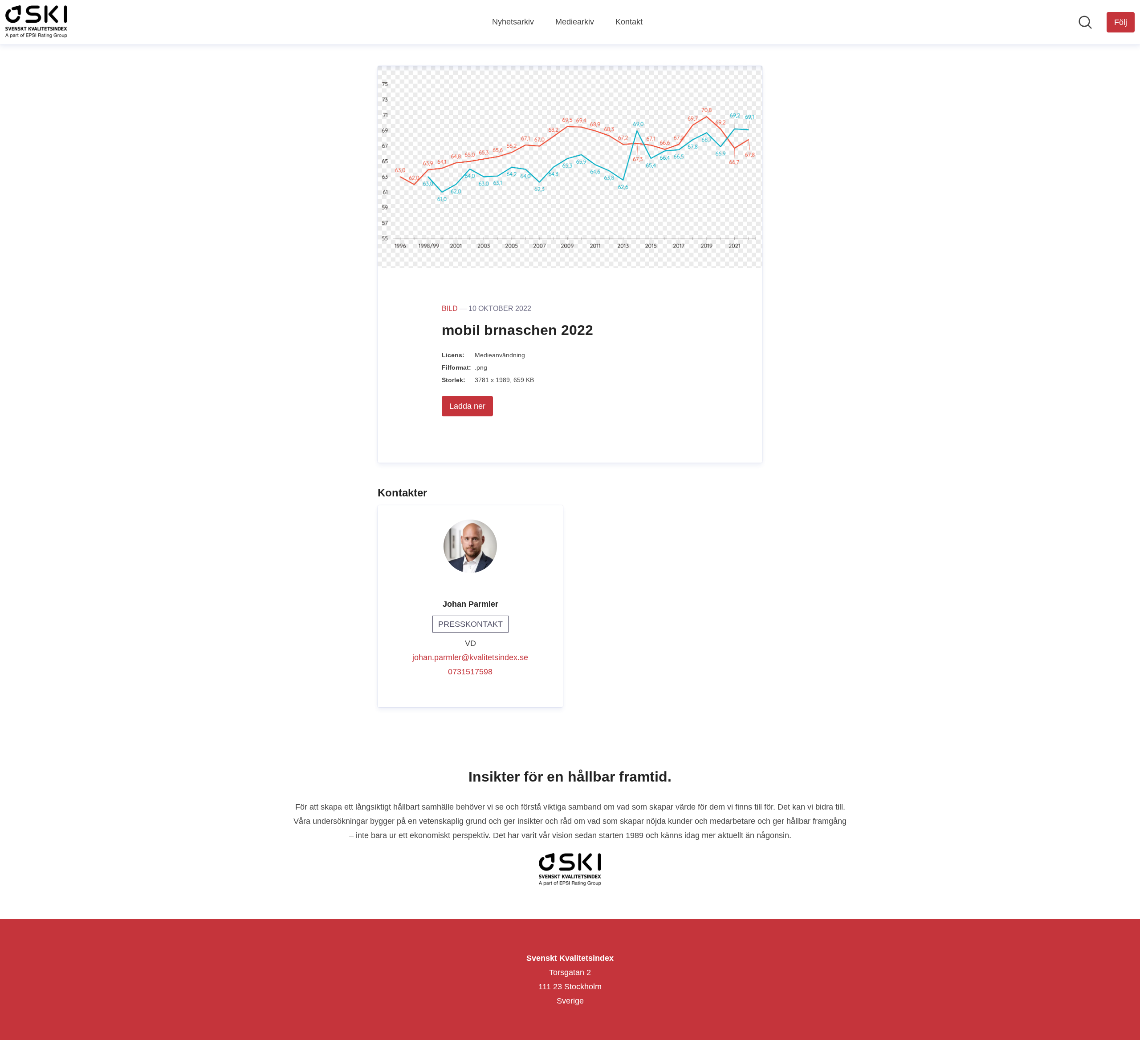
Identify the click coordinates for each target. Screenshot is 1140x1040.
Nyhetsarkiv (513, 21)
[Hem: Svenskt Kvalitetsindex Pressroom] (36, 22)
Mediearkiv (574, 21)
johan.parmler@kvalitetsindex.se (470, 657)
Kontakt (629, 21)
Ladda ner (467, 406)
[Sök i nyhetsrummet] (1085, 22)
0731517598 (470, 671)
